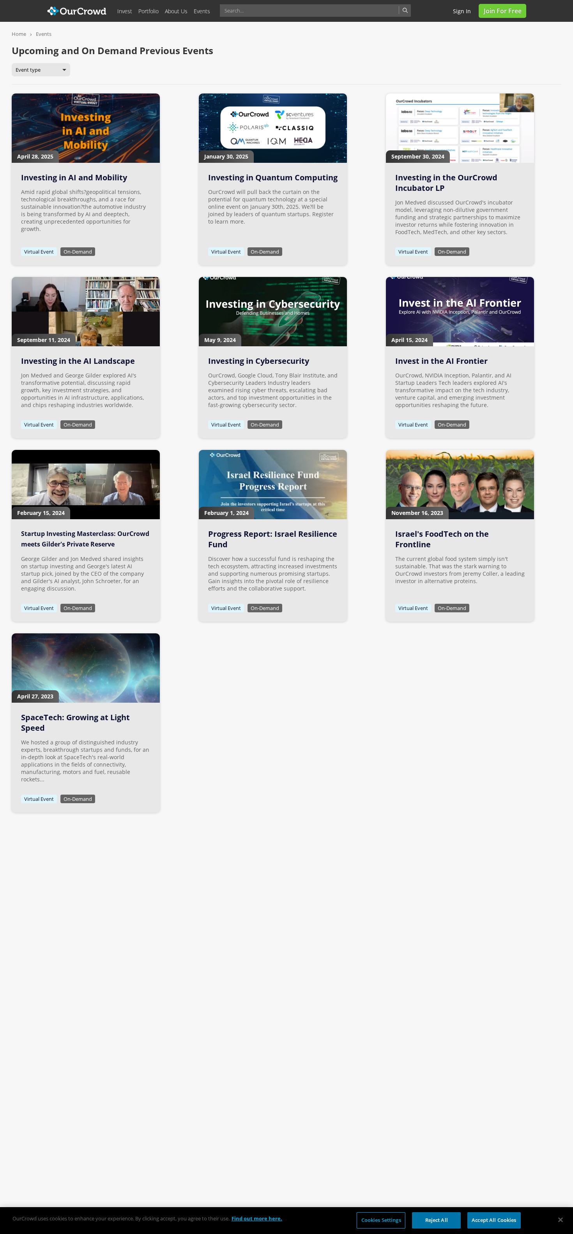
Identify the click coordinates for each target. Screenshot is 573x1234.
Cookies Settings (381, 1219)
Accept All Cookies (494, 1219)
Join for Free (503, 11)
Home (19, 33)
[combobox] (315, 10)
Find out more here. (257, 1218)
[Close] (560, 1219)
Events (43, 33)
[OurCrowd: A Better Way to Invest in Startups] (77, 10)
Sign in (462, 11)
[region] (286, 1220)
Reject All (436, 1219)
